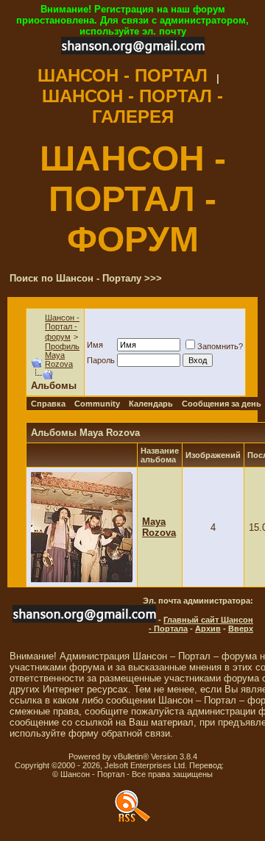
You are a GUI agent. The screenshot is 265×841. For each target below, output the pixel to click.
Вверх (240, 628)
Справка (48, 403)
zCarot (238, 765)
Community (97, 403)
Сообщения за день (221, 403)
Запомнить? (220, 346)
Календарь (151, 403)
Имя (95, 344)
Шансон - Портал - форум (62, 327)
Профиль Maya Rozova (62, 355)
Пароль (101, 360)
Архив (208, 628)
